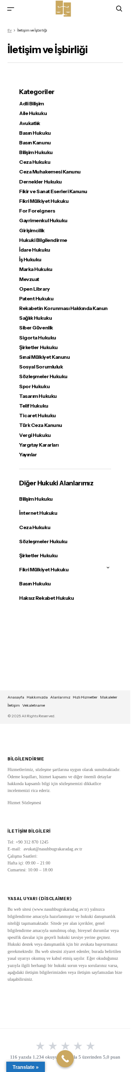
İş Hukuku (30, 260)
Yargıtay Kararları (38, 445)
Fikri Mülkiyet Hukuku (43, 201)
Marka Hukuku (35, 269)
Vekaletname (33, 705)
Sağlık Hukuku (35, 318)
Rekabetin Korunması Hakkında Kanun (63, 308)
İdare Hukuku (34, 250)
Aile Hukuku (33, 113)
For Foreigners (37, 211)
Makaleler (108, 697)
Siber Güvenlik (36, 328)
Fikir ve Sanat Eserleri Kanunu (53, 191)
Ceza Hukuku (34, 162)
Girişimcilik (31, 230)
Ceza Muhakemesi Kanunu (49, 172)
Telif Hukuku (33, 406)
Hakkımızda (37, 697)
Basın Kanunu (35, 143)
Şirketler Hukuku (38, 347)
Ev (10, 30)
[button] (10, 8)
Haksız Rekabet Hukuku (46, 598)
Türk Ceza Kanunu (40, 425)
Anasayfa (16, 697)
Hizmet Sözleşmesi (24, 802)
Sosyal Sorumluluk (41, 367)
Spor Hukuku (34, 386)
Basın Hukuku (35, 133)
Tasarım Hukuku (38, 396)
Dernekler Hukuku (40, 182)
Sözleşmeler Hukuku (43, 376)
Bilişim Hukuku (35, 152)
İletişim (14, 705)
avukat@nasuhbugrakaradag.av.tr (53, 849)
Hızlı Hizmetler (85, 697)
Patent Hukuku (36, 299)
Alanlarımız (60, 697)
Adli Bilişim (31, 104)
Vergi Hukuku (35, 435)
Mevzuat (29, 279)
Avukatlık (29, 123)
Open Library (34, 289)
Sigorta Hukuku (37, 338)
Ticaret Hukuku (37, 415)
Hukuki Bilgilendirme (43, 240)
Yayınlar (28, 455)
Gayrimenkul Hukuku (43, 220)
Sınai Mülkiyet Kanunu (44, 357)
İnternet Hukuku (38, 513)
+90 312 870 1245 (32, 842)
